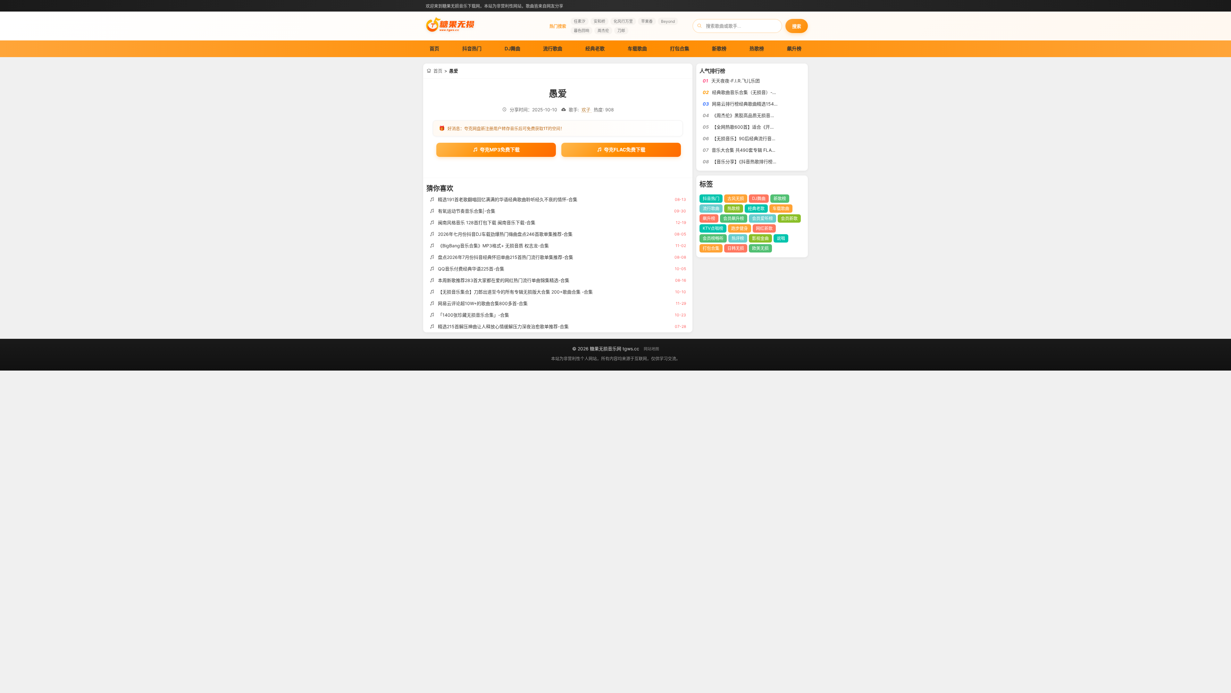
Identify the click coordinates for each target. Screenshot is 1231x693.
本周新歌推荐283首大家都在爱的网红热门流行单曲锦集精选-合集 (503, 280)
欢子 (587, 109)
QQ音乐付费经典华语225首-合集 (471, 268)
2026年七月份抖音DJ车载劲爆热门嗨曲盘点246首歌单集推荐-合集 (505, 234)
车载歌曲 (637, 49)
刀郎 (621, 30)
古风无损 (735, 198)
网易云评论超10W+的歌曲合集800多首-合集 (483, 303)
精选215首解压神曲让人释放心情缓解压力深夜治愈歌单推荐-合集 (503, 326)
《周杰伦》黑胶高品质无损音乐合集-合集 (753, 115)
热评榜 (738, 238)
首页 (434, 49)
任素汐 (579, 21)
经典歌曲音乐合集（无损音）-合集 (746, 92)
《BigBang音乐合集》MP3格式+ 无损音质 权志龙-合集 (493, 245)
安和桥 (599, 21)
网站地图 (651, 348)
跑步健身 (739, 228)
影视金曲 (760, 238)
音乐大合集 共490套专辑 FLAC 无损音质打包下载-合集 (767, 150)
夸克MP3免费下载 (500, 150)
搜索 (796, 26)
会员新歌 (789, 218)
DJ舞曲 (512, 49)
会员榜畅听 (713, 238)
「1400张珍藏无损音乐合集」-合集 (473, 315)
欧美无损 (760, 248)
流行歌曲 (552, 49)
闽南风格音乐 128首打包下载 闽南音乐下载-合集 (486, 222)
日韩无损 (735, 248)
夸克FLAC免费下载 (624, 150)
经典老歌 (595, 49)
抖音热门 (472, 49)
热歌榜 (756, 49)
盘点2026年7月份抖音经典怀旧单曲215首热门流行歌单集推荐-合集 (505, 257)
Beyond (668, 21)
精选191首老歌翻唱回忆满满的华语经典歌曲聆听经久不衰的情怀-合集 (507, 199)
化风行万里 (623, 21)
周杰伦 (603, 30)
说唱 (781, 238)
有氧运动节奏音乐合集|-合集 (466, 211)
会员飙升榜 (733, 218)
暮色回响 (581, 30)
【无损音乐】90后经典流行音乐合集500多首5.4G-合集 (768, 138)
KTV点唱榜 (713, 228)
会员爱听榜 (762, 218)
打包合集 (679, 49)
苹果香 (647, 21)
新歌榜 (719, 49)
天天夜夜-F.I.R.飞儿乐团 (735, 80)
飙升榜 (794, 49)
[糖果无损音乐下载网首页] (450, 34)
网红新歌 (764, 228)
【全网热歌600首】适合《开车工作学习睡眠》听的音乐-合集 (773, 127)
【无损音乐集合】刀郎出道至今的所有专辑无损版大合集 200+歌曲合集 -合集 (515, 292)
